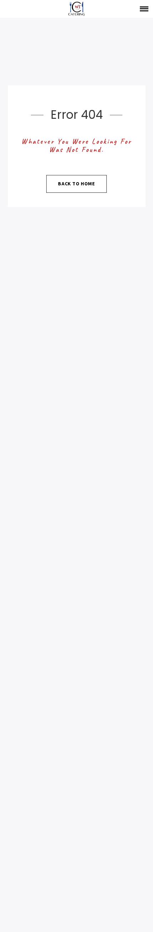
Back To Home (76, 183)
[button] (144, 8)
